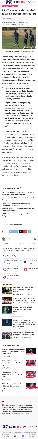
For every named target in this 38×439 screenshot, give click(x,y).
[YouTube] (36, 426)
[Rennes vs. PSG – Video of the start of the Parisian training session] (7, 290)
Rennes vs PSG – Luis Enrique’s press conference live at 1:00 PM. (24, 299)
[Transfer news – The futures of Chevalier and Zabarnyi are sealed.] (7, 310)
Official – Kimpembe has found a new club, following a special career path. (13, 351)
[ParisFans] (15, 2)
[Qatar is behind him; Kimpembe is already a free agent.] (31, 363)
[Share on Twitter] (15, 436)
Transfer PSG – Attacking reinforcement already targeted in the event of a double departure (24, 322)
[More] (27, 436)
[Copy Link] (19, 436)
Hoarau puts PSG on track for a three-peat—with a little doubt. (23, 334)
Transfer (14, 6)
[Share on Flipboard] (25, 231)
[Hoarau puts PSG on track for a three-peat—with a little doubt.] (7, 335)
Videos (21, 294)
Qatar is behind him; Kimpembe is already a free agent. (12, 363)
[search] (29, 2)
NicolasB (6, 22)
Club (14, 303)
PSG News (16, 337)
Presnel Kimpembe (16, 224)
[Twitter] (35, 239)
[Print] (23, 436)
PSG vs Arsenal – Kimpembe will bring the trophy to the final (12, 386)
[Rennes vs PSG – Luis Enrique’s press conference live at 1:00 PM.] (7, 300)
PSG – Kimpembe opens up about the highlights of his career (12, 374)
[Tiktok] (12, 276)
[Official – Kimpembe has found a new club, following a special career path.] (31, 351)
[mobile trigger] (3, 2)
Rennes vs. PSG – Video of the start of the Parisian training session (23, 290)
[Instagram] (12, 269)
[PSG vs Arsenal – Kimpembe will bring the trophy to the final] (31, 386)
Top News (6, 6)
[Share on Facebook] (11, 436)
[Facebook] (12, 261)
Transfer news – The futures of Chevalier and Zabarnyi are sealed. (23, 309)
